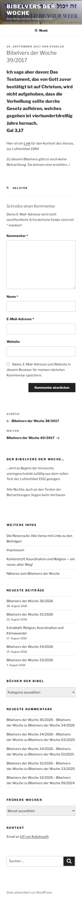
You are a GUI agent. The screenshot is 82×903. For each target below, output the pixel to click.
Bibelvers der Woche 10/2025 (51, 754)
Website (13, 342)
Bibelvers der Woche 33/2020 (51, 769)
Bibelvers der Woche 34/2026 (30, 647)
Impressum (15, 550)
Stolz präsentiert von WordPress (29, 892)
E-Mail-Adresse (20, 319)
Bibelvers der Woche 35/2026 (30, 614)
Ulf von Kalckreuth (34, 837)
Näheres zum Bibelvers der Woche (33, 574)
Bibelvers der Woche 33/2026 (30, 660)
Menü (43, 30)
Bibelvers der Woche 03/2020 (51, 740)
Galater (20, 188)
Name (12, 297)
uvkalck (56, 46)
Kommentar (17, 236)
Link (27, 143)
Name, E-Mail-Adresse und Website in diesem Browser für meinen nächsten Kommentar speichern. (39, 369)
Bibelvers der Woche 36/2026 (30, 601)
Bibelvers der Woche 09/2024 (51, 783)
